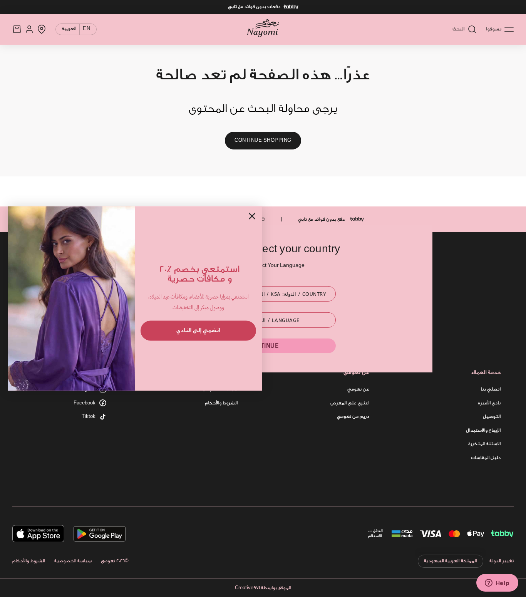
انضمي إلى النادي (198, 330)
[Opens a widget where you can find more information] (497, 583)
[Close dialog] (252, 216)
